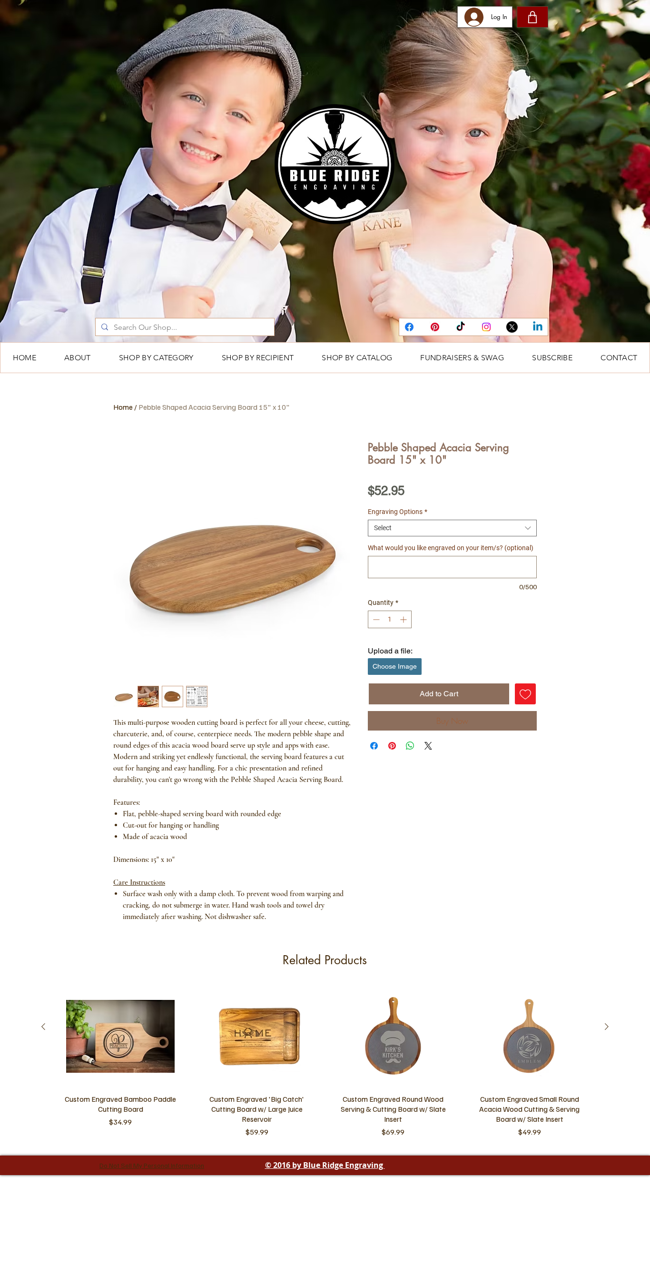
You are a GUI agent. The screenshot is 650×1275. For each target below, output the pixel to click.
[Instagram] (486, 327)
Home (123, 407)
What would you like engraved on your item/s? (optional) (450, 548)
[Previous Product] (43, 1127)
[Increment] (404, 619)
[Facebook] (409, 327)
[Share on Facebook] (374, 745)
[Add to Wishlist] (525, 693)
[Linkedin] (537, 327)
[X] (512, 327)
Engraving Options (397, 511)
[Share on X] (428, 745)
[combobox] (452, 528)
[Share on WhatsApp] (410, 745)
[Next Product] (606, 1127)
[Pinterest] (435, 327)
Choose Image (395, 666)
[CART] (532, 17)
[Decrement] (375, 619)
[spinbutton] (389, 619)
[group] (325, 1165)
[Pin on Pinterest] (392, 745)
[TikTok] (460, 327)
